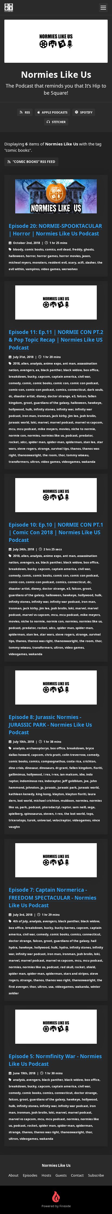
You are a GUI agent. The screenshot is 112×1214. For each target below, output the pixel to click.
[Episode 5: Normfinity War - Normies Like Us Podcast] (56, 1027)
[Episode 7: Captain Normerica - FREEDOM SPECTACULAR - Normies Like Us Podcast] (56, 860)
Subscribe (96, 1175)
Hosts (46, 1175)
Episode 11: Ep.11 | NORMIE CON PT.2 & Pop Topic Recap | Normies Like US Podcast (56, 340)
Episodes (30, 1175)
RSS (27, 112)
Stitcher (59, 122)
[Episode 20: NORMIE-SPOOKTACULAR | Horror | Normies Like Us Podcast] (56, 196)
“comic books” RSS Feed (34, 161)
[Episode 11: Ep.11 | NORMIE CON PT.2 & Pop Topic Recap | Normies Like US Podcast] (56, 302)
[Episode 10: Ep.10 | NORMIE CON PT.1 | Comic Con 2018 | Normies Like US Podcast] (56, 495)
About (13, 1175)
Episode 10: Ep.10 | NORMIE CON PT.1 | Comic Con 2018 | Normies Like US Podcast (56, 532)
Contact (77, 1175)
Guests (61, 1175)
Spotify (86, 112)
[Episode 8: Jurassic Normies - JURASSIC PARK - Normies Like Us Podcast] (56, 687)
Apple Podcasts (54, 112)
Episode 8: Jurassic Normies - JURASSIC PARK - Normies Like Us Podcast (50, 725)
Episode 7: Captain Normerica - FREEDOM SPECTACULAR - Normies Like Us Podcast (52, 897)
